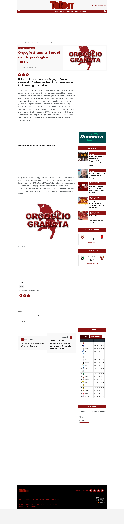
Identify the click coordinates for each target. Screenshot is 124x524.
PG (91, 340)
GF (97, 340)
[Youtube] (102, 490)
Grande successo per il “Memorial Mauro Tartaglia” (97, 176)
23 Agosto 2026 (92, 236)
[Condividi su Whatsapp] (27, 74)
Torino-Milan (92, 242)
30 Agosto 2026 (92, 257)
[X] (98, 490)
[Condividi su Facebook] (19, 74)
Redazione (21, 68)
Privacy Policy (55, 499)
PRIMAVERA (95, 336)
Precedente (28, 340)
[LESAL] (92, 137)
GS (99, 340)
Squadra (84, 340)
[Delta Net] (100, 500)
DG (101, 340)
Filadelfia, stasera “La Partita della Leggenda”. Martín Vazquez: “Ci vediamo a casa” (97, 161)
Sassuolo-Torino (92, 263)
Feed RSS (28, 499)
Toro (23, 42)
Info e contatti (44, 499)
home (21, 286)
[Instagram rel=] (94, 490)
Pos (81, 340)
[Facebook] (90, 490)
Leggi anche (92, 148)
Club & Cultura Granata (30, 42)
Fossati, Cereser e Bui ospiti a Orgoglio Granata (69, 11)
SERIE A (84, 336)
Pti (103, 340)
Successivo (65, 337)
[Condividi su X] (23, 74)
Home (19, 42)
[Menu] (19, 11)
